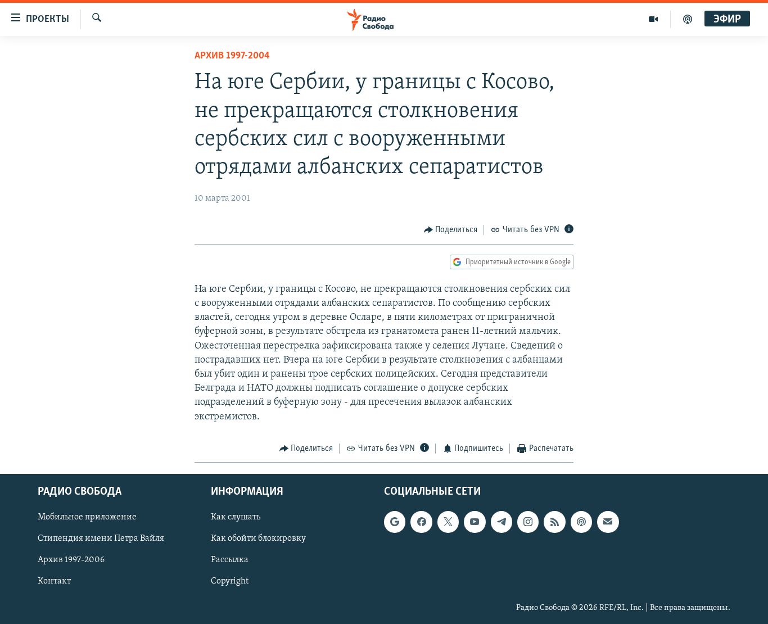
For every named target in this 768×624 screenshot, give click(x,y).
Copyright (230, 581)
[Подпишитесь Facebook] (421, 522)
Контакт (54, 581)
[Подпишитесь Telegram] (501, 522)
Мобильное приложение (87, 517)
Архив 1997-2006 (71, 560)
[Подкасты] (581, 522)
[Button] (451, 230)
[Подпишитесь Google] (394, 522)
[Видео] (653, 19)
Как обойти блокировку (258, 539)
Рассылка (230, 560)
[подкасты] (687, 19)
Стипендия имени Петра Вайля (101, 539)
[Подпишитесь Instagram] (528, 522)
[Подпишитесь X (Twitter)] (448, 522)
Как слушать (235, 517)
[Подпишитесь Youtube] (474, 522)
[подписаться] (607, 522)
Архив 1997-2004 (232, 56)
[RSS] (554, 522)
